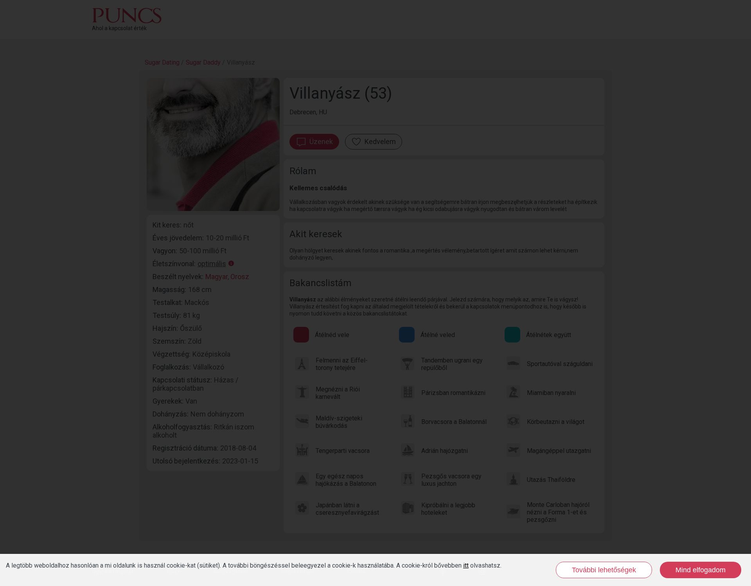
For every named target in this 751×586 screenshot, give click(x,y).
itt (466, 565)
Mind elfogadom (701, 570)
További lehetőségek (604, 570)
